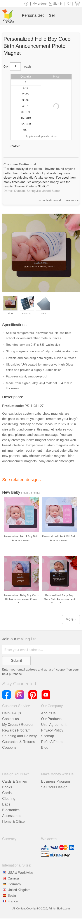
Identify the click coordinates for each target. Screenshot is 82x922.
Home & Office (13, 821)
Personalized (33, 15)
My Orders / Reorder (17, 724)
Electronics (10, 810)
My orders (40, 3)
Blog (44, 747)
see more (72, 200)
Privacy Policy (52, 730)
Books (7, 787)
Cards (7, 793)
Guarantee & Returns (18, 742)
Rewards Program (16, 730)
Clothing (8, 798)
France (13, 901)
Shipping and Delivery (19, 736)
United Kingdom (19, 890)
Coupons (9, 747)
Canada (13, 878)
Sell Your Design (54, 787)
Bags (6, 804)
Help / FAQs (11, 713)
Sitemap (47, 736)
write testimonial (49, 200)
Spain (12, 895)
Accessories (11, 816)
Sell (52, 15)
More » (71, 619)
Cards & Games (14, 781)
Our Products (51, 719)
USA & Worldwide (20, 872)
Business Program (55, 781)
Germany (14, 884)
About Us (48, 713)
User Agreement (53, 724)
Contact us (10, 719)
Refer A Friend (52, 742)
